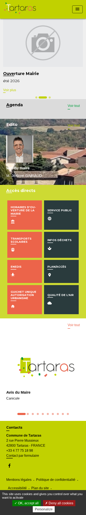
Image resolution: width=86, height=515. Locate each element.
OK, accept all (28, 503)
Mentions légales (19, 479)
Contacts (14, 427)
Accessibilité (17, 488)
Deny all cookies (60, 503)
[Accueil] (19, 9)
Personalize (44, 509)
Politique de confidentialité (55, 479)
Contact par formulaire (22, 455)
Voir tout (74, 106)
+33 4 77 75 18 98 (19, 450)
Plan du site (40, 488)
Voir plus (9, 90)
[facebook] (11, 465)
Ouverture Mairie (21, 73)
